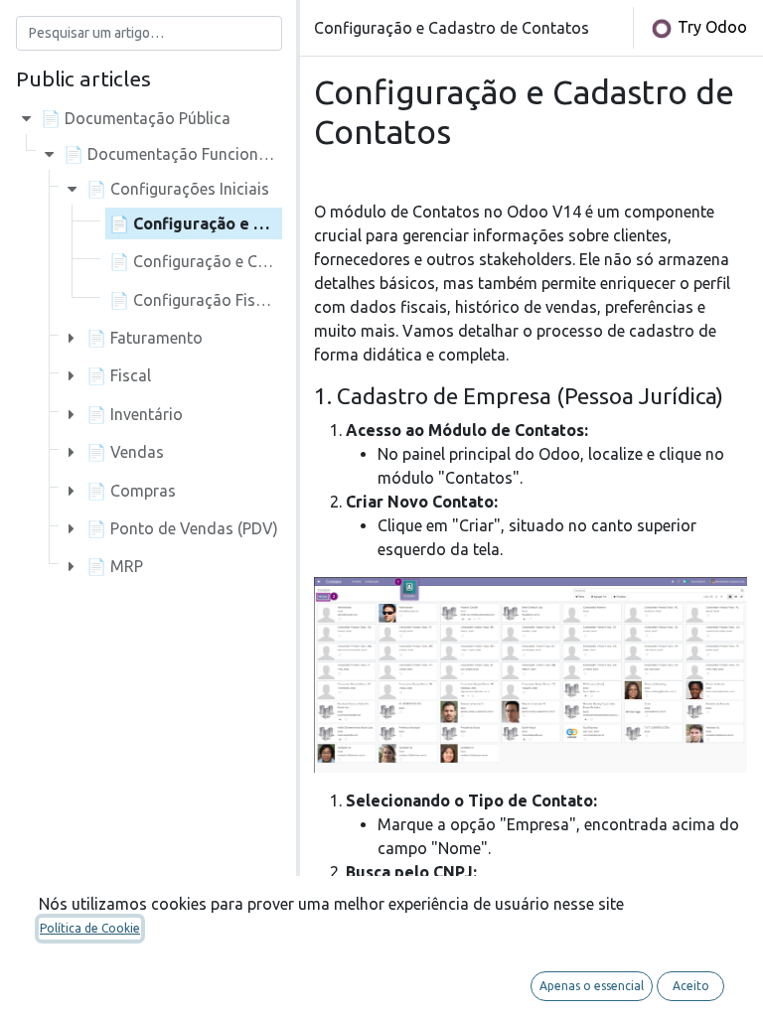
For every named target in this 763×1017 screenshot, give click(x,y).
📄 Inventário (134, 414)
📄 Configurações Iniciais (177, 189)
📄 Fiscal (118, 375)
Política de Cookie (90, 928)
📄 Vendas (125, 452)
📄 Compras (131, 491)
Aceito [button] (691, 985)
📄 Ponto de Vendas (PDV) (182, 528)
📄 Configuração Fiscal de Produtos (239, 300)
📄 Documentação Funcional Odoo (190, 154)
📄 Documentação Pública (135, 118)
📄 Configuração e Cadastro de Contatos (264, 223)
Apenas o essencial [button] (591, 985)
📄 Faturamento (144, 338)
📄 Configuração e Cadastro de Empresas (262, 261)
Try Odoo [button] (710, 27)
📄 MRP (114, 566)
